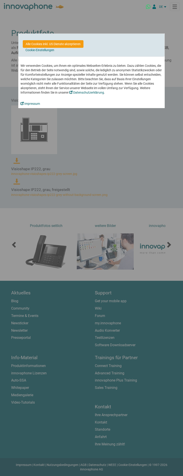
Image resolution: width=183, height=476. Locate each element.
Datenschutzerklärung (88, 92)
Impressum (32, 103)
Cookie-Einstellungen (39, 50)
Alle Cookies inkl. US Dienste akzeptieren (53, 44)
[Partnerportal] (154, 6)
